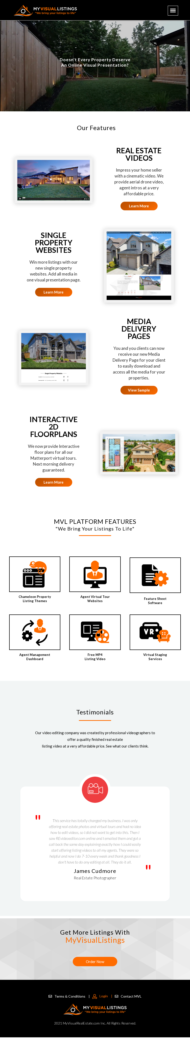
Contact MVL (131, 996)
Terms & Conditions (72, 996)
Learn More (139, 206)
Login (105, 996)
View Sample (139, 390)
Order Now (95, 961)
